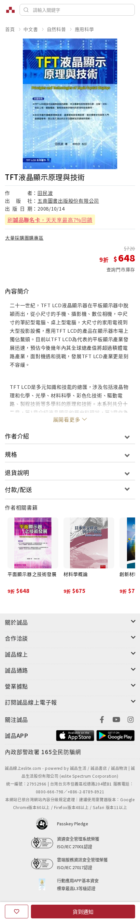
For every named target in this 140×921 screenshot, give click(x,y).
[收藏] (16, 911)
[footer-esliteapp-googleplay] (115, 734)
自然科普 (56, 29)
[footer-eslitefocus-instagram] (130, 718)
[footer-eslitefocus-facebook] (101, 718)
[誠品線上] (10, 10)
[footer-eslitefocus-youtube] (116, 718)
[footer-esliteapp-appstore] (75, 734)
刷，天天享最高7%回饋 (49, 220)
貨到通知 (83, 911)
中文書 (30, 29)
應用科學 (84, 29)
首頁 (10, 29)
